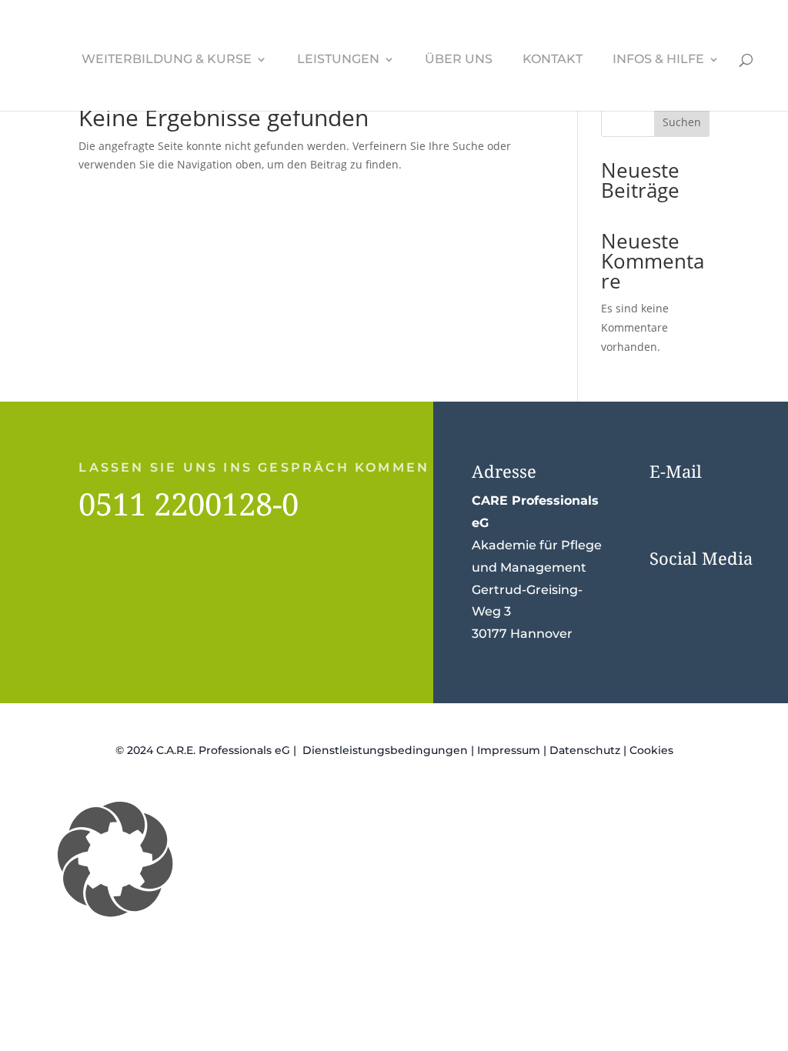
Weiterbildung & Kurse (167, 60)
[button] (394, 859)
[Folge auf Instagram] (695, 590)
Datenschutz (584, 750)
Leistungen (338, 60)
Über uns (458, 60)
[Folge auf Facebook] (665, 590)
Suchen (682, 122)
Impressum (508, 750)
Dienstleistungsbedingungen (385, 750)
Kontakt (553, 60)
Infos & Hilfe (658, 60)
